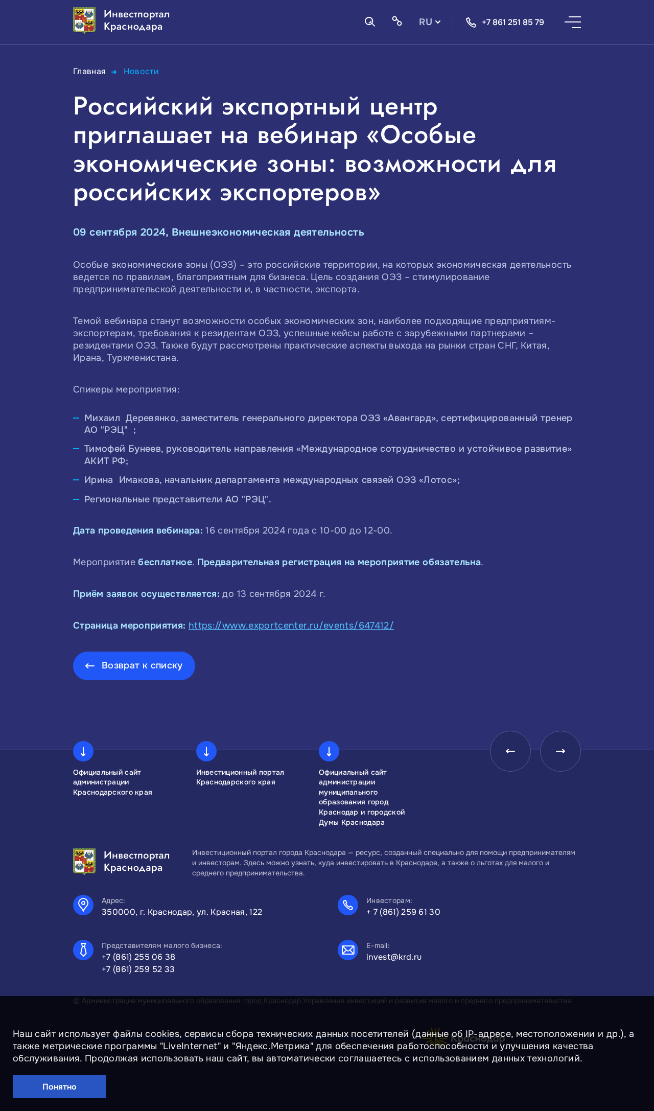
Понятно (59, 1086)
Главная (89, 71)
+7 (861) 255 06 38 (139, 957)
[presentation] (510, 751)
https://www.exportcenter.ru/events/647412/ (291, 625)
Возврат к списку (142, 665)
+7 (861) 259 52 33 (138, 969)
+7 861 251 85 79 (513, 22)
